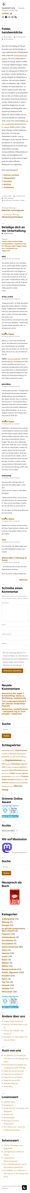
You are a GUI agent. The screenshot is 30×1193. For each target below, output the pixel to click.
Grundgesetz (15, 767)
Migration (25, 773)
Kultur (5, 959)
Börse (11, 756)
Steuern (23, 779)
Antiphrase (12, 750)
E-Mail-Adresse (7, 634)
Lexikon (5, 13)
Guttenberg (16, 200)
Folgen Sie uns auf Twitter (13, 1077)
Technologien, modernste (14, 712)
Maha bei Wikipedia (11, 1083)
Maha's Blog (8, 1086)
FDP (3, 764)
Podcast (25, 776)
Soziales (6, 975)
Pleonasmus (18, 776)
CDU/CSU (18, 756)
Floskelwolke (8, 1114)
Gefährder (23, 764)
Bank (10, 753)
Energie (5, 925)
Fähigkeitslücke (9, 178)
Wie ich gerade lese (14, 359)
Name (4, 624)
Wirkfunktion (9, 187)
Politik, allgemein (9, 198)
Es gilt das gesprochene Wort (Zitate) (13, 929)
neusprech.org (8, 8)
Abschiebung (5, 750)
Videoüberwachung (14, 782)
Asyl (17, 750)
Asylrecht (23, 750)
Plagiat (22, 200)
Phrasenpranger (9, 1117)
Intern (5, 950)
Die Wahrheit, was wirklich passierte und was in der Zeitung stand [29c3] (16, 1058)
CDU (14, 756)
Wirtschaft (11, 786)
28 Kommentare (8, 39)
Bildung (5, 922)
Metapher (19, 773)
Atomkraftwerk (5, 753)
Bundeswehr (5, 756)
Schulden (11, 779)
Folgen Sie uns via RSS (12, 1080)
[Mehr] (11, 14)
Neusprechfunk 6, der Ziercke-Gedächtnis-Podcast (14, 703)
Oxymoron (13, 776)
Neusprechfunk (6, 776)
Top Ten (6, 982)
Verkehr (5, 988)
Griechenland (8, 767)
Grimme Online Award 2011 (13, 1021)
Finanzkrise (8, 764)
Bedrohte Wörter (9, 1102)
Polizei (4, 779)
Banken (15, 753)
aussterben (8, 181)
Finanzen (6, 934)
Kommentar (6, 603)
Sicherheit (18, 779)
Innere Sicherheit (15, 770)
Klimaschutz (7, 773)
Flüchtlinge (15, 764)
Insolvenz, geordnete (11, 175)
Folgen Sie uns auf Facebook (14, 1071)
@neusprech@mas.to (19, 852)
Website (4, 643)
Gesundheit (7, 943)
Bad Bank (7, 184)
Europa (24, 760)
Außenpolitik (8, 919)
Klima (3, 773)
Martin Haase (8, 37)
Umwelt (5, 985)
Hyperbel (22, 767)
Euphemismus (8, 200)
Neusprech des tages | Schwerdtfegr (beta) (13, 694)
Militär (5, 966)
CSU (22, 756)
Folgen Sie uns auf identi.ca (13, 1074)
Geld (3, 767)
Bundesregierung (21, 753)
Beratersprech (8, 1105)
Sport (4, 979)
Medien (13, 773)
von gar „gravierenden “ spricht (15, 124)
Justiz (5, 956)
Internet (25, 770)
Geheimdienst (8, 937)
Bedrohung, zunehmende (14, 698)
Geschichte (7, 940)
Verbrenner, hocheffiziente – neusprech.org (15, 710)
